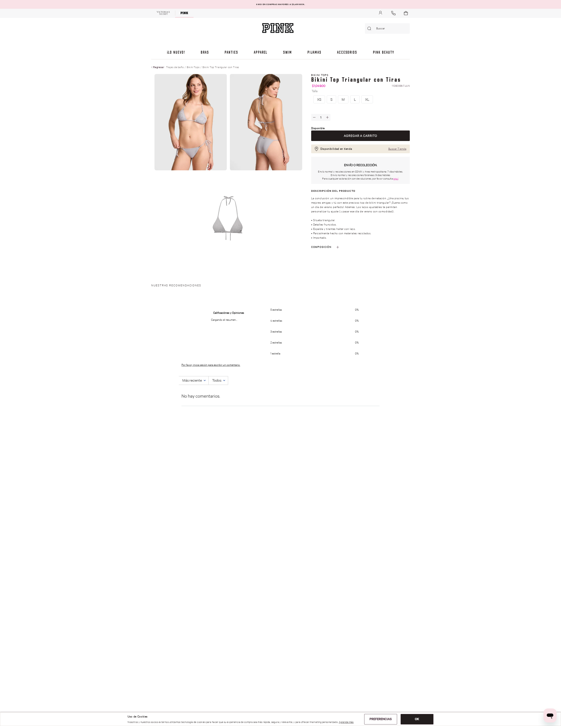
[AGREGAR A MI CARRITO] (360, 135)
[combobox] (387, 28)
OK (417, 719)
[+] (327, 117)
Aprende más (346, 722)
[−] (314, 117)
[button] (319, 99)
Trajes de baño (175, 67)
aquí (395, 178)
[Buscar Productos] (370, 28)
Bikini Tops (193, 67)
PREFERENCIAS (380, 719)
